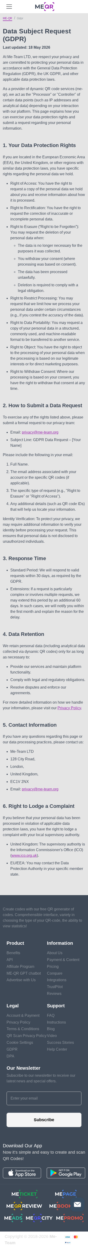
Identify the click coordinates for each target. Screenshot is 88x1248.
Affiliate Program (20, 967)
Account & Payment (23, 1015)
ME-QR (7, 18)
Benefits (13, 953)
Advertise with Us (21, 980)
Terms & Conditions (23, 1029)
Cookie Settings (20, 1043)
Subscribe (44, 1119)
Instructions (56, 1022)
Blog (51, 1029)
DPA (10, 1056)
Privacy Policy (69, 708)
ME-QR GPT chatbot (24, 973)
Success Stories (60, 1043)
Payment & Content (63, 960)
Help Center (57, 1049)
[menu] (9, 6)
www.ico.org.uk (24, 855)
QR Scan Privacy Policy (26, 1036)
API (10, 960)
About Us (54, 953)
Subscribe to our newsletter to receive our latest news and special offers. (41, 1078)
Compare (54, 973)
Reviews (54, 994)
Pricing (53, 967)
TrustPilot (55, 987)
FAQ (50, 1015)
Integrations (56, 980)
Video (52, 1036)
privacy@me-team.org (40, 432)
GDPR (12, 1049)
